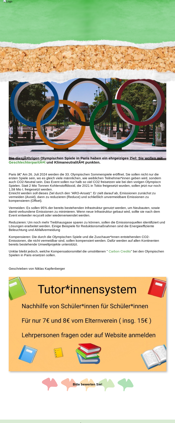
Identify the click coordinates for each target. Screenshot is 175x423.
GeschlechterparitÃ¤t (27, 162)
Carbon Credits (120, 251)
